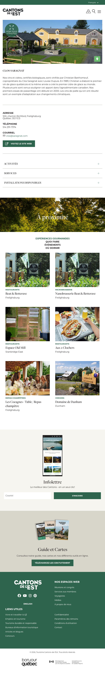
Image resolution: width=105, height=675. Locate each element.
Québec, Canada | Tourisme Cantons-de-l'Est (13, 12)
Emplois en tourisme (15, 619)
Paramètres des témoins (66, 619)
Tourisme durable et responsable (21, 623)
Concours (9, 636)
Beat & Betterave (16, 293)
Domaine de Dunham (68, 402)
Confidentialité (62, 614)
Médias (58, 600)
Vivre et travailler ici (15, 614)
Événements (53, 245)
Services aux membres (65, 591)
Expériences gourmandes (53, 238)
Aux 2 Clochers (64, 348)
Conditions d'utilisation (66, 623)
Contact (58, 627)
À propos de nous (63, 604)
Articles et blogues (14, 631)
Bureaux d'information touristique (21, 627)
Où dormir (53, 248)
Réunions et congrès (64, 587)
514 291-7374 (9, 127)
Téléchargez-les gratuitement (52, 562)
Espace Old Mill (15, 348)
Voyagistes (60, 596)
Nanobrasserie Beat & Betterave (75, 293)
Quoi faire (52, 242)
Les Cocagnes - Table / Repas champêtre (23, 404)
